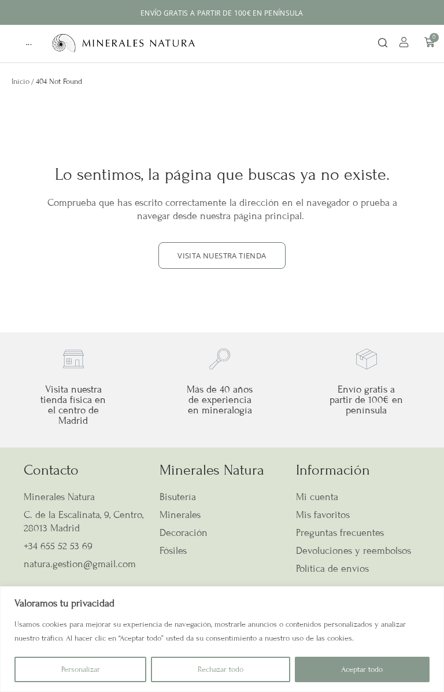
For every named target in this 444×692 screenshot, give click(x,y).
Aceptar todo (362, 669)
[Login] (405, 44)
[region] (222, 639)
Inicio (20, 81)
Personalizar (80, 669)
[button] (382, 43)
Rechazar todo (220, 669)
